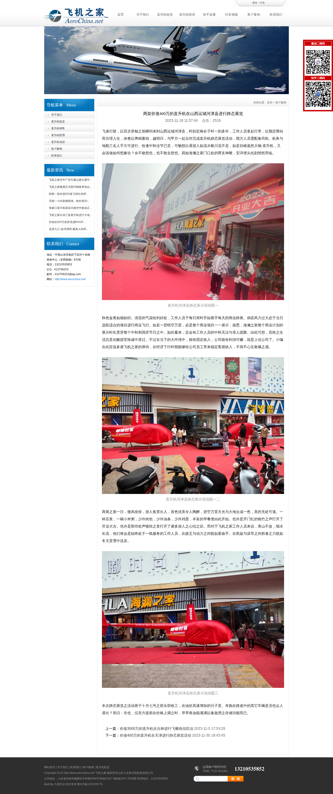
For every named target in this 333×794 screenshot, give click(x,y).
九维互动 (59, 784)
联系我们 (276, 14)
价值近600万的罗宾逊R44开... (67, 222)
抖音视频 (231, 14)
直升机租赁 (165, 14)
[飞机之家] (166, 93)
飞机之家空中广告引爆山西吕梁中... (70, 179)
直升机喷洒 (187, 14)
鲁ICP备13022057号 (90, 784)
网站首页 (49, 767)
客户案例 (253, 14)
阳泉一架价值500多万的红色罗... (68, 193)
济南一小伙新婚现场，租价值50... (69, 201)
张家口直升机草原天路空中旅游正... (70, 208)
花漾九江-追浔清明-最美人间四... (68, 229)
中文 (262, 2)
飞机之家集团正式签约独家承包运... (70, 186)
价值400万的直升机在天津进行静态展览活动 (155, 735)
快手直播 (209, 14)
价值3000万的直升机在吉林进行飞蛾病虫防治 (156, 728)
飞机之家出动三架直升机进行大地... (70, 215)
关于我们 (142, 14)
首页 (120, 14)
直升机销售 (58, 128)
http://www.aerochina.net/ (70, 279)
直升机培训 (58, 142)
